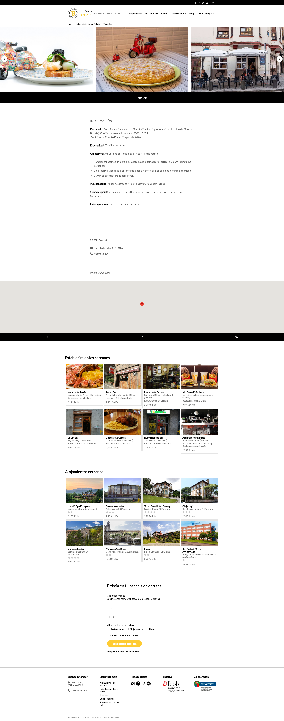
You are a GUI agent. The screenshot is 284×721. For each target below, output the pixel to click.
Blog (191, 13)
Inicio (70, 24)
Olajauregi (187, 506)
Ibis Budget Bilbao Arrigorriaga (191, 550)
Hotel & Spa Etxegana (79, 506)
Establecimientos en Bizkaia (88, 24)
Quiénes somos (178, 13)
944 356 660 (81, 690)
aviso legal (133, 635)
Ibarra (147, 548)
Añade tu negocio (205, 13)
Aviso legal (96, 717)
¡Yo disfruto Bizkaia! (124, 643)
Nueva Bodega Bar (153, 437)
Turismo (104, 695)
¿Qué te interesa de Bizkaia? (121, 624)
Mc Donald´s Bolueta (193, 392)
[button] (4, 59)
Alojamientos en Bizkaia (107, 684)
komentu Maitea (76, 548)
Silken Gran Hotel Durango (157, 506)
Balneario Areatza (115, 506)
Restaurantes (151, 13)
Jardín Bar (111, 392)
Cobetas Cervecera (116, 437)
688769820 (101, 253)
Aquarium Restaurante (193, 437)
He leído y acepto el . (124, 635)
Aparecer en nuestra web (109, 703)
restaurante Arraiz (77, 392)
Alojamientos (135, 13)
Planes (164, 13)
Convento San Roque (116, 548)
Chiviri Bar (73, 437)
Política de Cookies (112, 717)
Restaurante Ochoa (154, 392)
